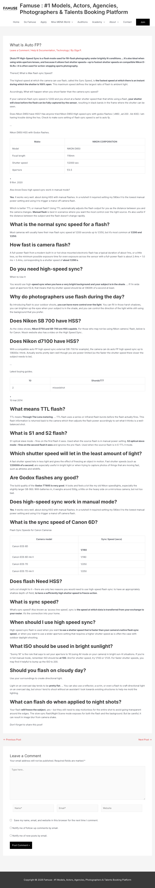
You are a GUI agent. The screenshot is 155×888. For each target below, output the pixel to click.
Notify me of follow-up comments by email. (35, 828)
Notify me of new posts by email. (29, 835)
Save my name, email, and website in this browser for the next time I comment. (56, 820)
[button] (71, 22)
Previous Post (12, 739)
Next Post (145, 739)
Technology (62, 50)
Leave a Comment (19, 50)
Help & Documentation (43, 50)
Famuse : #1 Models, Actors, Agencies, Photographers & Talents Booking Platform (74, 8)
